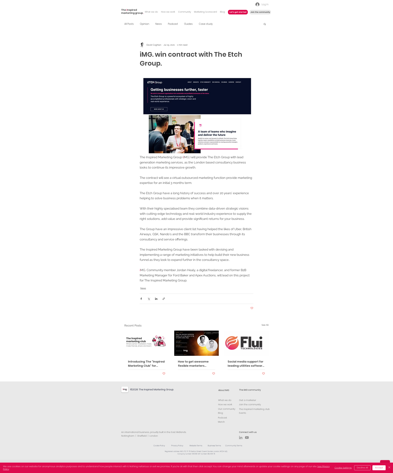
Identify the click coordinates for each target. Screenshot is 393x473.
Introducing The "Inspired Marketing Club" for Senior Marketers (146, 364)
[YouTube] (247, 437)
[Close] (389, 468)
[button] (264, 24)
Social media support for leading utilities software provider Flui (246, 364)
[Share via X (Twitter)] (148, 298)
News (158, 24)
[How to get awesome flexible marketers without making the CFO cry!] (196, 343)
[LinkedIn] (240, 437)
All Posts (129, 24)
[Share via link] (163, 298)
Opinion (144, 24)
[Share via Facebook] (141, 298)
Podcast (173, 24)
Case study (206, 24)
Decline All (362, 467)
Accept (379, 467)
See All (265, 325)
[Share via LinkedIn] (156, 298)
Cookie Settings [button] (343, 467)
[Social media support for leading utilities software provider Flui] (246, 343)
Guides (188, 24)
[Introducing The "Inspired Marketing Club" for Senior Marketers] (146, 343)
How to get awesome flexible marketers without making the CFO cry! (195, 364)
